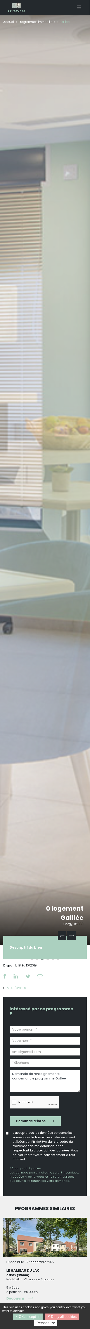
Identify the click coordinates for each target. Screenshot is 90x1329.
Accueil (8, 22)
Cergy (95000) (17, 1275)
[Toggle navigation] (78, 7)
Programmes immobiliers (37, 22)
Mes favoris (16, 987)
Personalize (45, 1323)
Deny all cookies (63, 1317)
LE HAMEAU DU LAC (23, 1270)
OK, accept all (29, 1317)
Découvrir (15, 1298)
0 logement (64, 908)
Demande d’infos (31, 1121)
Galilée (72, 917)
